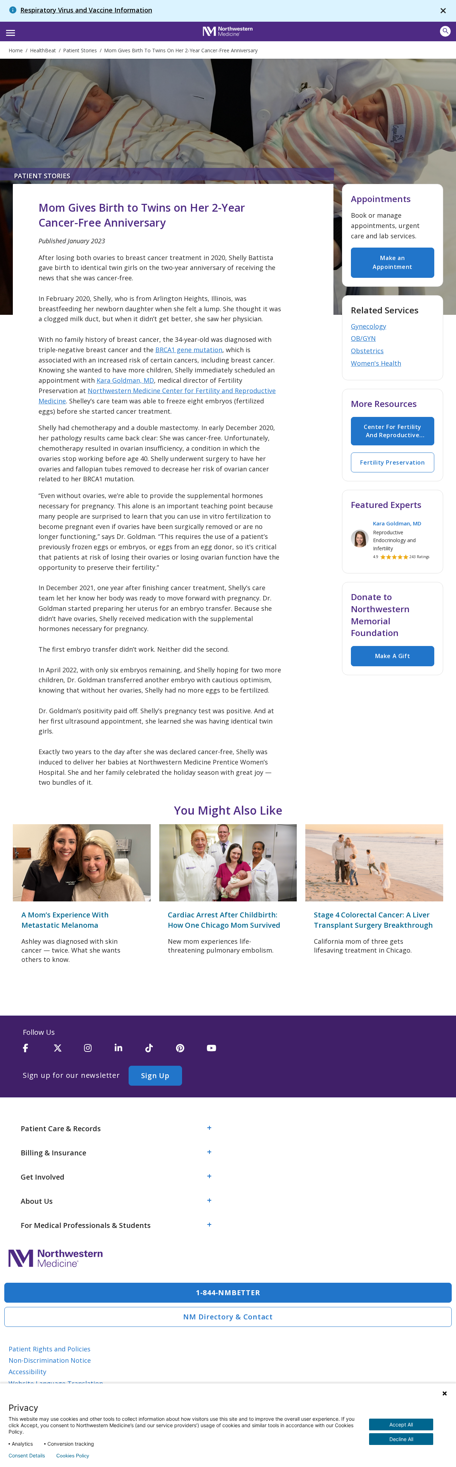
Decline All (401, 1439)
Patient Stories (42, 175)
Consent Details (27, 1455)
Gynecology (368, 326)
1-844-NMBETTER (228, 1292)
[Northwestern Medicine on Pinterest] (191, 1051)
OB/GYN (363, 338)
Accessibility (27, 1371)
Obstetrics (367, 350)
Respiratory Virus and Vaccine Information (86, 10)
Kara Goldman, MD (125, 380)
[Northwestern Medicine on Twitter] (68, 1051)
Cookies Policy (72, 1455)
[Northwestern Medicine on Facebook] (38, 1051)
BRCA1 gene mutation (188, 349)
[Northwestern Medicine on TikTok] (160, 1051)
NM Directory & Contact (228, 1317)
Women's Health (376, 363)
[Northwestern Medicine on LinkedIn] (130, 1051)
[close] (443, 11)
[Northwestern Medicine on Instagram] (99, 1051)
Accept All (401, 1424)
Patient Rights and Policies (49, 1349)
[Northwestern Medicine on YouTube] (222, 1051)
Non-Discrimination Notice (50, 1360)
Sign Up (155, 1075)
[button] (9, 30)
